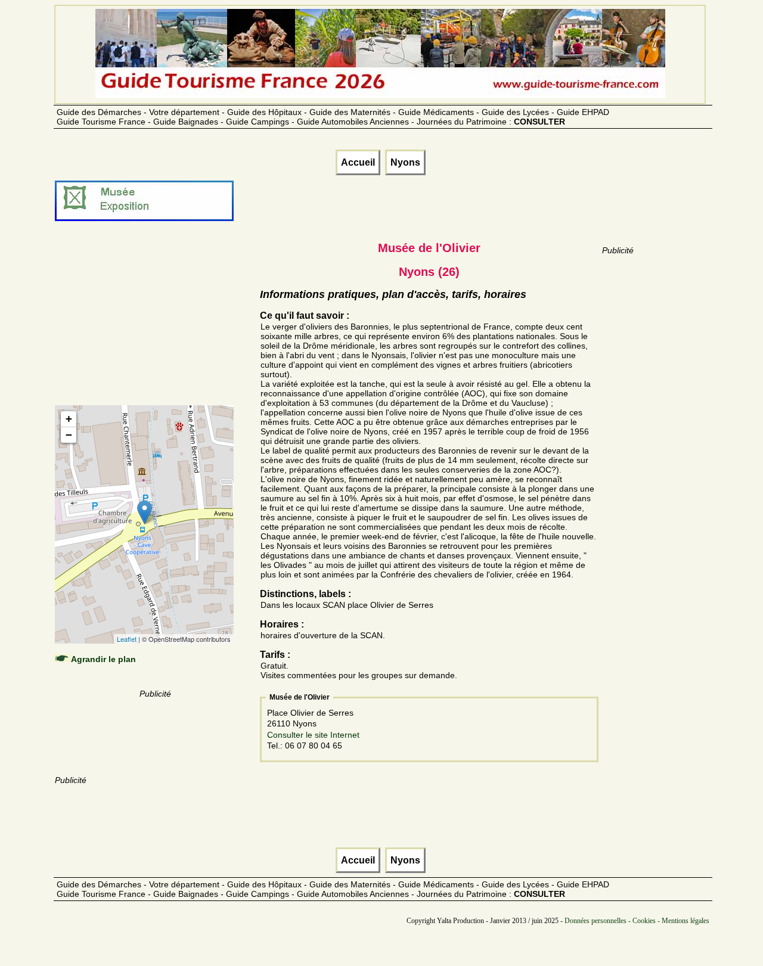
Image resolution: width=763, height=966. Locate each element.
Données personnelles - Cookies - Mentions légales (637, 921)
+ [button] (69, 418)
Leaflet (127, 639)
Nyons (405, 162)
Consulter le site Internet (313, 735)
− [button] (69, 434)
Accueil (358, 162)
